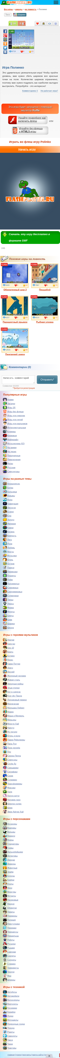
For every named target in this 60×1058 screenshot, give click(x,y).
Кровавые (12, 435)
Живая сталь (13, 680)
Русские (11, 467)
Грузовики (12, 1008)
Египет (10, 512)
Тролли (10, 972)
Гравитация (12, 504)
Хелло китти (13, 796)
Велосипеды (13, 1000)
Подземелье (13, 583)
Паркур (10, 568)
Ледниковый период (17, 700)
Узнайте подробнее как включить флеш (32, 119)
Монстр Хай (13, 724)
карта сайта (37, 1055)
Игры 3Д (11, 407)
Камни (10, 528)
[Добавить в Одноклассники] (5, 44)
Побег (10, 580)
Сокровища (12, 587)
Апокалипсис (13, 484)
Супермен (12, 780)
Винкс (10, 660)
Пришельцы (13, 936)
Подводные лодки (16, 1024)
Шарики (21, 14)
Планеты (11, 576)
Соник (10, 776)
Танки (10, 1044)
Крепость (11, 536)
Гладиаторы (13, 844)
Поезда (10, 1028)
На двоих (11, 451)
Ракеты (10, 1032)
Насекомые (12, 900)
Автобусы (12, 992)
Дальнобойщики (15, 852)
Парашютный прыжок (15, 322)
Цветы (10, 615)
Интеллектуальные (16, 427)
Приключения (13, 459)
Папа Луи (11, 744)
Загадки (11, 403)
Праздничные (13, 455)
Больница (12, 492)
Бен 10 (10, 648)
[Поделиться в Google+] (5, 35)
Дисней (10, 672)
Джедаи (11, 860)
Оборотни (12, 908)
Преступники (13, 924)
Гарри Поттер (13, 664)
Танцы (10, 599)
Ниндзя (10, 904)
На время (11, 447)
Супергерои (13, 595)
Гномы (10, 848)
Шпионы (11, 980)
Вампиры (11, 828)
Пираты (11, 912)
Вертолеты (12, 1004)
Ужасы (10, 603)
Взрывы (11, 496)
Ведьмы (11, 832)
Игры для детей (15, 419)
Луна (9, 544)
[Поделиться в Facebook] (5, 31)
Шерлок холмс (14, 804)
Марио (10, 712)
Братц (10, 652)
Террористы (13, 968)
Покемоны (12, 916)
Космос (11, 532)
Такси (10, 1040)
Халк (9, 792)
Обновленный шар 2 (15, 289)
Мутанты (11, 896)
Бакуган (11, 644)
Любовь (11, 548)
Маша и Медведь (15, 716)
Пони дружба (13, 748)
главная (11, 1055)
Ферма (10, 607)
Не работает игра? (49, 91)
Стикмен (11, 964)
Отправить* (47, 379)
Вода (9, 500)
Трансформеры (14, 784)
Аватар (10, 640)
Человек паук (13, 800)
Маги (9, 888)
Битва (10, 488)
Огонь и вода (13, 736)
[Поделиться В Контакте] (5, 52)
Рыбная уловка (44, 322)
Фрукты (11, 611)
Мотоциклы (12, 1020)
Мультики (12, 556)
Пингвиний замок (15, 354)
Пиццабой (45, 289)
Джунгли (11, 508)
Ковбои (10, 880)
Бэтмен (11, 656)
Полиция (11, 920)
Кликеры (11, 431)
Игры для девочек (16, 415)
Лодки (10, 1016)
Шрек (9, 808)
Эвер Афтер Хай (15, 812)
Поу (9, 752)
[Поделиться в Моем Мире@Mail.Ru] (5, 39)
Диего (10, 668)
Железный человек (16, 676)
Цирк (9, 619)
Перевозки (12, 572)
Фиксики (11, 788)
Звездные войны (15, 684)
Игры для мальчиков (17, 423)
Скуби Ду (11, 764)
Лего (9, 540)
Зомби (10, 872)
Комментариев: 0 (30, 91)
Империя (11, 524)
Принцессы (12, 932)
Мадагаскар (13, 704)
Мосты (10, 552)
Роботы (10, 940)
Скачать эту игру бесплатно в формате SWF (29, 237)
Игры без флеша (15, 411)
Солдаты (11, 960)
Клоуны (11, 876)
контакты (27, 1055)
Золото (10, 520)
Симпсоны (12, 760)
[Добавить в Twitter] (5, 48)
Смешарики (12, 768)
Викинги (11, 836)
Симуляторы (13, 471)
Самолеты (12, 1036)
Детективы (12, 856)
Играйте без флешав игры (31, 130)
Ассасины (12, 824)
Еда (9, 516)
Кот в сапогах (14, 692)
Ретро (10, 463)
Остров (10, 564)
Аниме (10, 399)
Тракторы (11, 1048)
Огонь (10, 560)
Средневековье (14, 591)
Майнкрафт (12, 439)
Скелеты (11, 956)
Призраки (11, 928)
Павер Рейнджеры (16, 740)
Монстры (11, 892)
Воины (10, 840)
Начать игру (27, 149)
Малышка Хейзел (15, 708)
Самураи (11, 952)
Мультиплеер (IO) (15, 443)
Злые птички (13, 688)
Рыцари (11, 948)
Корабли (11, 1012)
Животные (12, 868)
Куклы (10, 884)
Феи (9, 976)
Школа (10, 627)
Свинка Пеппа (14, 756)
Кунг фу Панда (14, 696)
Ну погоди (12, 732)
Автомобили (13, 996)
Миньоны (11, 720)
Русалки (11, 944)
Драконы (11, 864)
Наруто (10, 728)
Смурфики (12, 772)
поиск (18, 1055)
